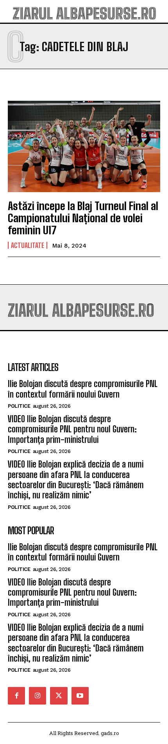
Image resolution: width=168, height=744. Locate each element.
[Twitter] (58, 695)
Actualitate (27, 245)
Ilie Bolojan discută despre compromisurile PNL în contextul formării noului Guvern (82, 388)
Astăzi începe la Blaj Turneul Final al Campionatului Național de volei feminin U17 (83, 218)
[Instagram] (37, 695)
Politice (19, 406)
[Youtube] (80, 695)
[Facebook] (16, 695)
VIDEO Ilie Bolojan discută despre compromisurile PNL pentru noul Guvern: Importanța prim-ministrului (72, 429)
